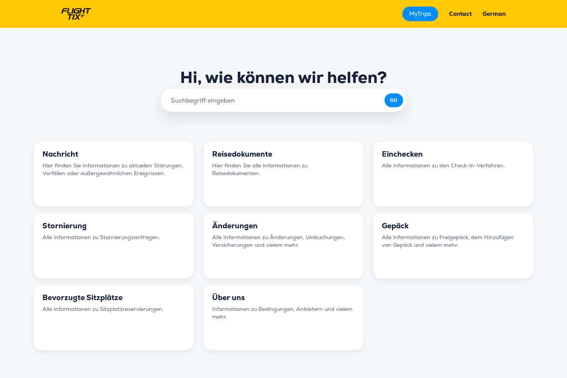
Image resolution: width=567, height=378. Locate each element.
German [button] (494, 13)
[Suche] (394, 100)
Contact (460, 13)
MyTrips (420, 13)
